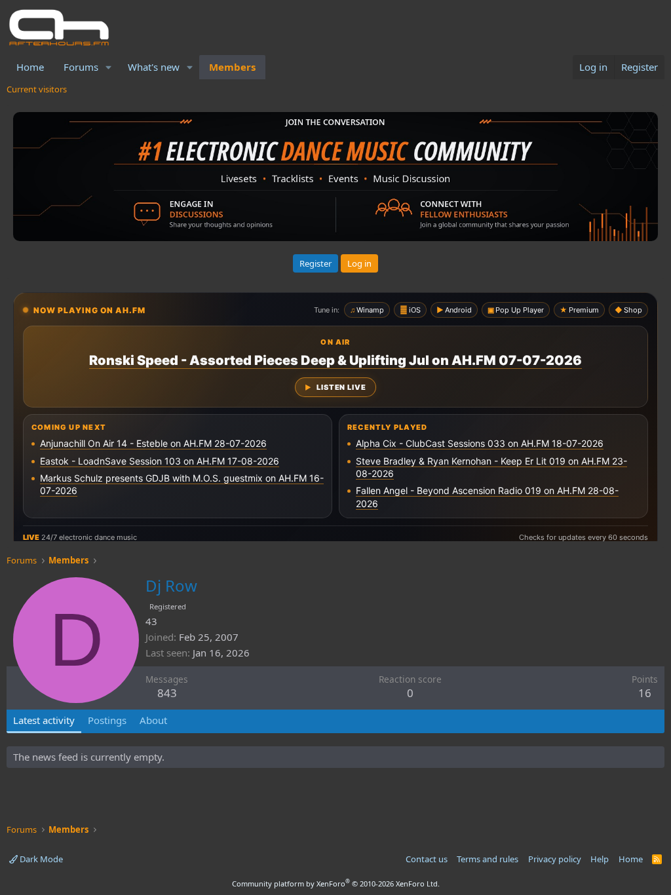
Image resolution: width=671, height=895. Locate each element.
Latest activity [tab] (44, 720)
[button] (109, 67)
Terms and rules (487, 859)
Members (232, 66)
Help (599, 859)
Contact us (427, 859)
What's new (154, 66)
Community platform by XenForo (336, 883)
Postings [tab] (107, 720)
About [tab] (153, 720)
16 (644, 692)
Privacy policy (554, 859)
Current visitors (37, 89)
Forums (81, 66)
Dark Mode (40, 859)
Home (30, 66)
